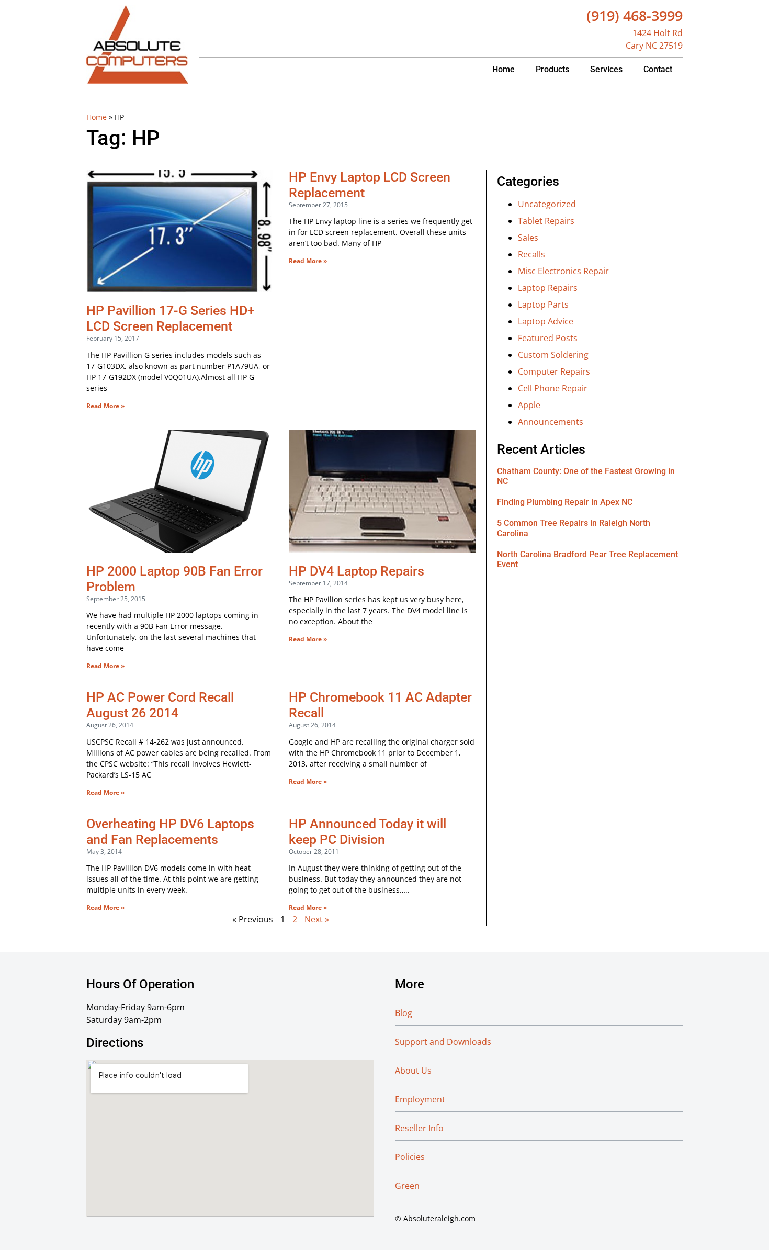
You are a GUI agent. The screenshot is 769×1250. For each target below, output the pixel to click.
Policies (410, 1157)
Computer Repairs (554, 371)
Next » (316, 919)
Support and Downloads (443, 1042)
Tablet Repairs (546, 221)
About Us (413, 1070)
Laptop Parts (543, 304)
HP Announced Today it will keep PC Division (367, 831)
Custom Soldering (553, 355)
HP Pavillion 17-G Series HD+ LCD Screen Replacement (170, 318)
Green (407, 1185)
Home (503, 69)
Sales (528, 237)
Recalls (531, 254)
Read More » (105, 405)
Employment (420, 1099)
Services (606, 69)
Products (552, 69)
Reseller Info (419, 1128)
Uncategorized (547, 204)
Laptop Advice (545, 321)
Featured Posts (548, 338)
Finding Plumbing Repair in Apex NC (564, 502)
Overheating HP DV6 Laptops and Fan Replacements (170, 831)
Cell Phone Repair (552, 388)
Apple (529, 405)
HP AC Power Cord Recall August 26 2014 (160, 705)
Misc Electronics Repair (563, 271)
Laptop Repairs (548, 288)
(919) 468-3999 (634, 15)
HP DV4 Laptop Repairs (356, 571)
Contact (657, 69)
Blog (403, 1013)
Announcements (550, 421)
